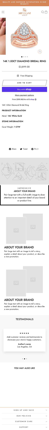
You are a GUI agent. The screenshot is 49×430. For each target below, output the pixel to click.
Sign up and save (24, 410)
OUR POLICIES (24, 416)
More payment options (24, 95)
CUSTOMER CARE (24, 421)
